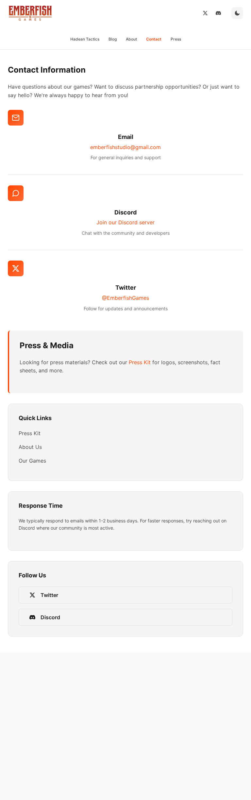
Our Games (32, 460)
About (131, 39)
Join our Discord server (125, 222)
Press (176, 39)
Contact (153, 39)
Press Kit (140, 362)
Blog (113, 39)
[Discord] (218, 13)
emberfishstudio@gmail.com (125, 147)
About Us (30, 447)
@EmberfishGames (125, 298)
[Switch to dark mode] (237, 13)
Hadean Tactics (84, 39)
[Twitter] (205, 13)
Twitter (49, 595)
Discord (50, 617)
